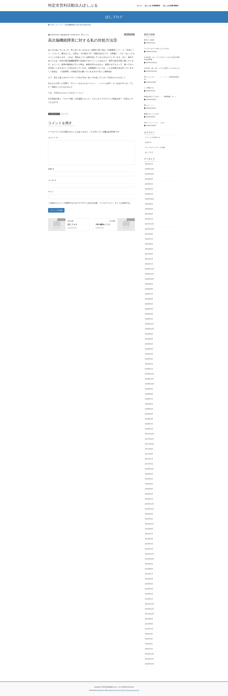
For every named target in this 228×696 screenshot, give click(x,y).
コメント (53, 138)
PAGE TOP (221, 673)
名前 (51, 169)
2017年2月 (149, 464)
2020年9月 (149, 284)
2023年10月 (149, 174)
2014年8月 (149, 529)
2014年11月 (149, 524)
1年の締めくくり (103, 224)
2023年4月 (149, 179)
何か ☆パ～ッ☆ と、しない (154, 123)
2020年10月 (149, 279)
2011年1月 (149, 649)
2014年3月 (149, 539)
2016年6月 (149, 474)
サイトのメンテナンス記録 (155, 147)
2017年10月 (149, 444)
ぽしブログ (129, 34)
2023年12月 (149, 169)
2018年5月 (149, 409)
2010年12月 (149, 654)
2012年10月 (149, 614)
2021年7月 (149, 239)
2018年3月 (149, 419)
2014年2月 (149, 544)
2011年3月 (149, 639)
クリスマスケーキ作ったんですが (156, 49)
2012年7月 (149, 629)
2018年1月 (149, 429)
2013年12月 (149, 554)
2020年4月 (149, 309)
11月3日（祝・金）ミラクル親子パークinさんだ (162, 68)
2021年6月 (149, 244)
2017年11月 (149, 439)
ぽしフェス (72, 224)
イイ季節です (149, 88)
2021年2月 (149, 259)
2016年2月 (149, 494)
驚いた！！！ (149, 105)
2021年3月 (149, 254)
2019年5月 (149, 349)
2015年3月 (149, 519)
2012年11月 (149, 609)
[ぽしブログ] (56, 224)
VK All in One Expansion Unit (129, 690)
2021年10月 (149, 229)
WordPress (100, 690)
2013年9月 (149, 564)
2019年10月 (149, 329)
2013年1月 (149, 599)
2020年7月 (149, 294)
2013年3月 (149, 589)
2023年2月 (149, 189)
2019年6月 (149, 344)
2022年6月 (149, 209)
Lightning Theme (113, 690)
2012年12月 (149, 604)
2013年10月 (149, 559)
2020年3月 (149, 314)
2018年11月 (149, 379)
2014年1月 (149, 549)
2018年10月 (149, 384)
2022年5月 (149, 214)
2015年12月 (149, 504)
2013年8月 (149, 569)
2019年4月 (149, 354)
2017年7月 (149, 459)
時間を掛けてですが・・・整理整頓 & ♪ (160, 96)
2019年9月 (149, 334)
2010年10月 (149, 664)
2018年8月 (149, 394)
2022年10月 (149, 199)
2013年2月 (149, 594)
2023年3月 (149, 184)
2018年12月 (149, 374)
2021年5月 (149, 249)
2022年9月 (149, 204)
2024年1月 (149, 164)
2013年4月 (149, 584)
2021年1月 (149, 264)
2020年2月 (149, 319)
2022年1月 (149, 219)
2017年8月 (149, 454)
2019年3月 (149, 359)
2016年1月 (149, 499)
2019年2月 (149, 364)
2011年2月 (149, 644)
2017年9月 (149, 449)
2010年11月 (149, 659)
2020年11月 (149, 274)
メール (52, 180)
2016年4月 (149, 484)
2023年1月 (149, 194)
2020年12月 (149, 269)
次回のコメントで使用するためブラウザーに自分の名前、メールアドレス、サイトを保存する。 (91, 203)
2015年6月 (149, 514)
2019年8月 (149, 339)
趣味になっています (151, 114)
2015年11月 (149, 509)
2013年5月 (149, 579)
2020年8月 (149, 289)
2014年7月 (149, 534)
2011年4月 (149, 634)
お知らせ (148, 142)
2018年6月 (149, 404)
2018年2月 (149, 424)
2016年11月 (149, 469)
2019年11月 (149, 324)
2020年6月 (149, 299)
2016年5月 (149, 479)
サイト (51, 192)
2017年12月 (149, 434)
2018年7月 (149, 399)
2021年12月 (149, 224)
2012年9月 (149, 619)
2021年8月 (149, 234)
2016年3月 (149, 489)
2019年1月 (149, 369)
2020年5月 (149, 304)
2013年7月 (149, 574)
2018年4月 (149, 414)
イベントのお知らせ (152, 137)
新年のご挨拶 (149, 40)
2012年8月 (149, 624)
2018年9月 (149, 389)
